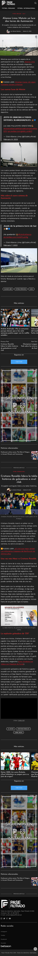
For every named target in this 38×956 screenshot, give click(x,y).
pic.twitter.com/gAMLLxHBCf (20, 131)
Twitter (3, 935)
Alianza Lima (30, 62)
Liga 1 (23, 13)
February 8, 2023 (11, 139)
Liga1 (31, 289)
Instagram (4, 931)
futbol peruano (21, 289)
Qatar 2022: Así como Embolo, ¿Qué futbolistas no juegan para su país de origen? (15, 774)
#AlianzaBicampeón (25, 129)
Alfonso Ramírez (16, 31)
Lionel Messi (18, 732)
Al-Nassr (11, 728)
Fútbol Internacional (26, 8)
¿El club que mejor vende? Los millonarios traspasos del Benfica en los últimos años (18, 551)
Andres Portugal (17, 489)
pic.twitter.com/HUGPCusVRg (16, 237)
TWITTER (19, 361)
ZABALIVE (21, 720)
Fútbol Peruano (8, 8)
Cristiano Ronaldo (23, 728)
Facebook (4, 939)
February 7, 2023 (10, 245)
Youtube (3, 943)
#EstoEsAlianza (10, 129)
